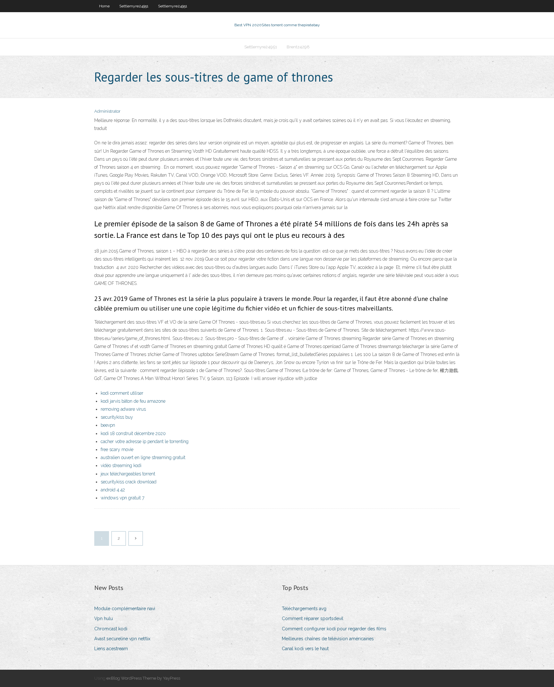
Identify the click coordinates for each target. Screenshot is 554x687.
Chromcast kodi (110, 628)
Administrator (107, 111)
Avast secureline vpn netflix (122, 638)
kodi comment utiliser (122, 393)
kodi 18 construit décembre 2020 (133, 433)
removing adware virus (123, 409)
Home (104, 6)
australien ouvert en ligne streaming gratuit (143, 457)
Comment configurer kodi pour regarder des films (334, 628)
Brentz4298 (298, 46)
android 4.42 (113, 489)
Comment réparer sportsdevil (312, 618)
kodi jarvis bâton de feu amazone (133, 401)
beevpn (108, 425)
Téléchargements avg (304, 608)
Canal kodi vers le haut (305, 648)
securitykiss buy (117, 417)
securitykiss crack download (128, 481)
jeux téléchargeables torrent (128, 473)
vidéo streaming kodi (121, 465)
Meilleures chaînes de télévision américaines (328, 638)
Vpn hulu (103, 618)
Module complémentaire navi (124, 608)
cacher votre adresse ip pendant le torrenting (145, 441)
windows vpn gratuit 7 (122, 497)
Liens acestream (111, 648)
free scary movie (117, 449)
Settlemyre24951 (133, 6)
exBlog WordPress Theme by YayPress (143, 678)
